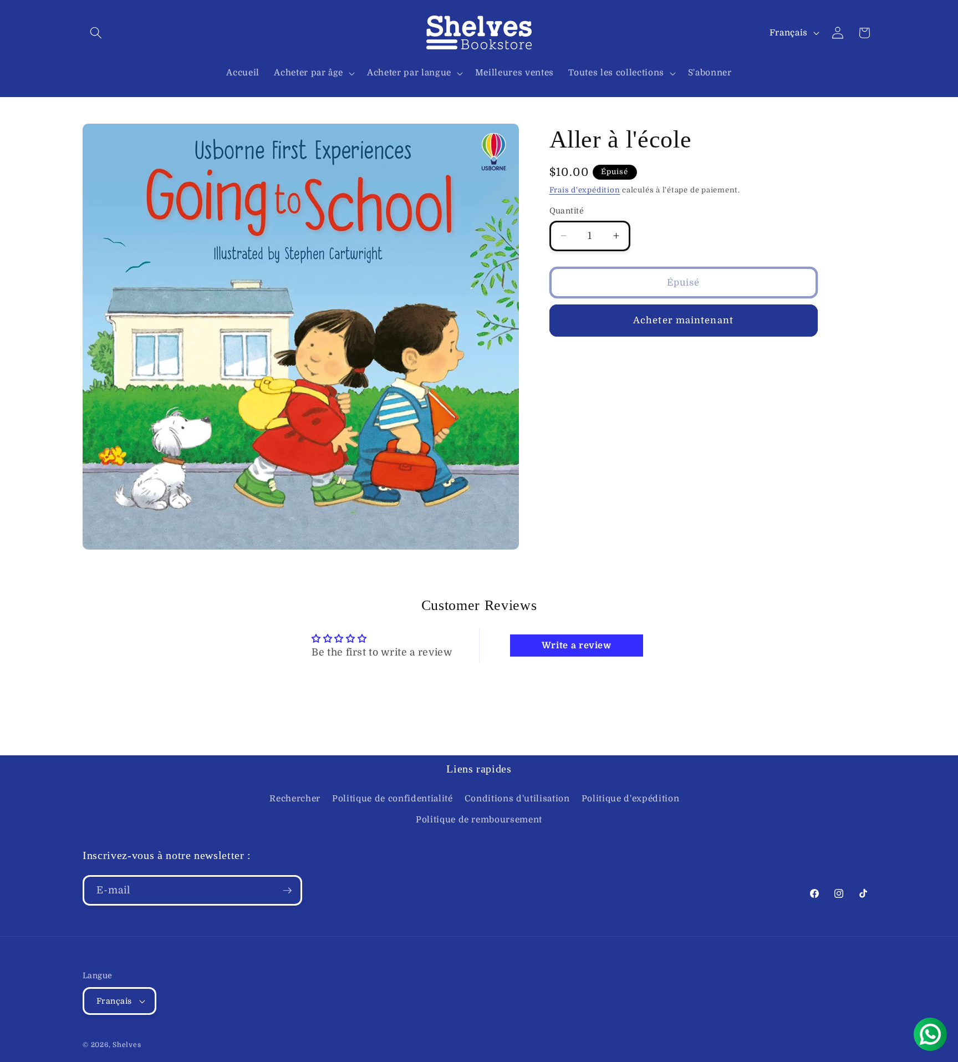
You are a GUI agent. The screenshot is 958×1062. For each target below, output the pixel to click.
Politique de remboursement (479, 820)
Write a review (577, 646)
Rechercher (294, 799)
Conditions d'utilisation (517, 799)
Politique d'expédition (631, 799)
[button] (96, 32)
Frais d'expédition (584, 190)
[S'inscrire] (287, 890)
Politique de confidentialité (392, 799)
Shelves (127, 1045)
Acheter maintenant (683, 320)
